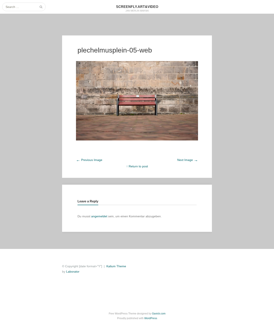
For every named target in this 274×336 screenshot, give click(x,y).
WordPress (150, 318)
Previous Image (89, 160)
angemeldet (99, 216)
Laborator (72, 271)
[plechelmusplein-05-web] (137, 139)
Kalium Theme (116, 266)
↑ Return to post (137, 166)
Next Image (187, 160)
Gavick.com (158, 313)
